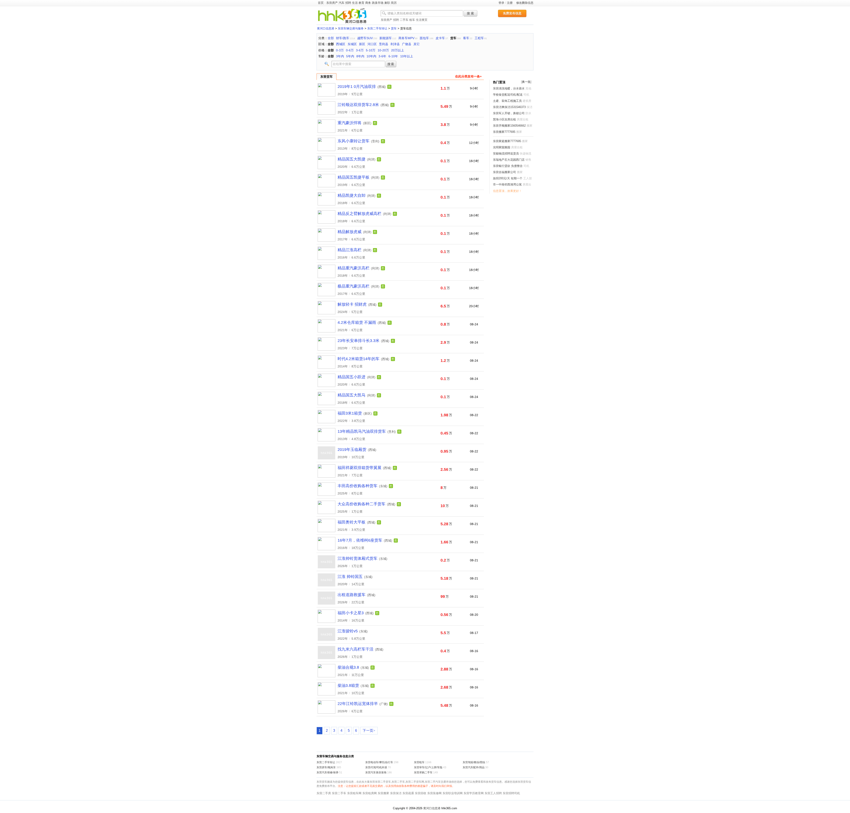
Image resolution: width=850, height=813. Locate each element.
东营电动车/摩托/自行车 (379, 762)
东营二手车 (339, 793)
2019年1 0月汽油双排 (357, 86)
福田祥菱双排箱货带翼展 (359, 467)
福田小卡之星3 (351, 613)
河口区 (372, 44)
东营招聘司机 (511, 793)
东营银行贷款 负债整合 (508, 166)
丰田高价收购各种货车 (357, 486)
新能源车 (385, 38)
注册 (510, 2)
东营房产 (332, 2)
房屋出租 (522, 119)
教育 (361, 2)
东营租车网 (354, 793)
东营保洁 (396, 793)
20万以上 (397, 50)
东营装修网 (434, 793)
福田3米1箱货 (350, 413)
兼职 (387, 2)
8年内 (360, 56)
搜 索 (470, 13)
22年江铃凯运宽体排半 (358, 703)
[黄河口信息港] (342, 23)
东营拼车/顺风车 (326, 767)
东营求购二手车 (423, 772)
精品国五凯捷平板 (353, 177)
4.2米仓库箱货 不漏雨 (357, 322)
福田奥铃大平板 (351, 522)
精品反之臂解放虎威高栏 (359, 213)
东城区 (352, 44)
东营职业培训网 (452, 793)
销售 (528, 159)
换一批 (526, 81)
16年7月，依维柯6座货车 (360, 540)
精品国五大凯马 (351, 395)
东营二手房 (324, 793)
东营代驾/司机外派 (376, 767)
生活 (355, 2)
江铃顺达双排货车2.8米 (358, 104)
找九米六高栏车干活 (355, 649)
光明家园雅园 (501, 147)
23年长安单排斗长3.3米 (358, 340)
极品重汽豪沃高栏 (353, 286)
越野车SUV (365, 38)
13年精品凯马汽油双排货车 (362, 431)
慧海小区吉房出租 (504, 119)
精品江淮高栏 (349, 250)
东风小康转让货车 (353, 141)
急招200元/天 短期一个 (507, 178)
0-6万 (350, 50)
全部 (331, 38)
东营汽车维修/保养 (327, 772)
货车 (394, 28)
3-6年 (382, 56)
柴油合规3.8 (348, 667)
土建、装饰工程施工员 (507, 100)
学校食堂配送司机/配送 (508, 94)
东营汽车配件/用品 (474, 767)
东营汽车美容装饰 (375, 772)
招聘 (348, 2)
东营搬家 (383, 793)
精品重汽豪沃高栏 (353, 268)
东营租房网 (369, 793)
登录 (501, 2)
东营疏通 (408, 793)
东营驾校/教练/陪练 (474, 762)
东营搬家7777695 (504, 131)
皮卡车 (440, 38)
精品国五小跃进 (351, 377)
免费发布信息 (512, 13)
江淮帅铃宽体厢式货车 (357, 558)
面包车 (424, 38)
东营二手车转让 (377, 28)
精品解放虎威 (349, 232)
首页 (321, 2)
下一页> (369, 730)
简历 (394, 2)
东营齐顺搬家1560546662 (509, 125)
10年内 (371, 56)
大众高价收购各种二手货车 (361, 504)
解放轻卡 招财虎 (352, 304)
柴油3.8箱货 (348, 685)
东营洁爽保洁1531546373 (509, 107)
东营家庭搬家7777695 (507, 141)
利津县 (395, 44)
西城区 (340, 44)
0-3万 (340, 50)
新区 (362, 44)
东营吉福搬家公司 (504, 172)
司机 (526, 94)
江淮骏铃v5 (348, 631)
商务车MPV (406, 38)
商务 (368, 2)
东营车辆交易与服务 (351, 28)
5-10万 (370, 50)
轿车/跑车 (342, 38)
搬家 (529, 125)
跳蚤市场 (377, 2)
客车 (466, 38)
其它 (416, 44)
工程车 (479, 38)
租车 (412, 19)
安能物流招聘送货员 (506, 153)
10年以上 (406, 56)
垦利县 (383, 44)
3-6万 (360, 50)
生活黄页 (421, 19)
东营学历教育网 (474, 793)
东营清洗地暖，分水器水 (509, 88)
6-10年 (393, 56)
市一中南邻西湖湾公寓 (507, 184)
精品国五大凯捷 (351, 159)
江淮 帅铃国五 (350, 576)
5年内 (350, 56)
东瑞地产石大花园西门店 (509, 159)
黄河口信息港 (325, 28)
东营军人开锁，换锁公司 (509, 113)
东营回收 (420, 793)
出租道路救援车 (351, 595)
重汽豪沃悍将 (349, 123)
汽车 (341, 2)
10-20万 (383, 50)
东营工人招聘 (493, 793)
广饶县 (406, 44)
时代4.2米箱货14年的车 (358, 359)
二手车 (404, 19)
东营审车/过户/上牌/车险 (428, 767)
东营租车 (419, 762)
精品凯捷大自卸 (351, 195)
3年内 (340, 56)
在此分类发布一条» (468, 76)
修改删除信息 (524, 2)
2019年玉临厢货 (352, 449)
